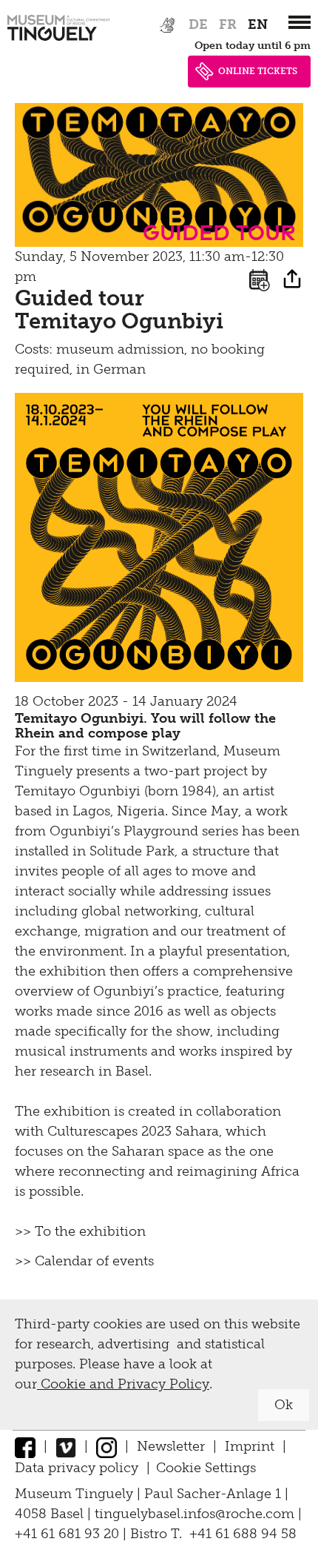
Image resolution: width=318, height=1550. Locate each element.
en (258, 24)
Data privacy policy (76, 1468)
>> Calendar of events (84, 1261)
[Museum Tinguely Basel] (58, 41)
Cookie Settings (206, 1468)
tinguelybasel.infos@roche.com (196, 1514)
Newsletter (171, 1446)
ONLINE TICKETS (257, 71)
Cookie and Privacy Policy (123, 1384)
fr (228, 24)
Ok (283, 1405)
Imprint (249, 1446)
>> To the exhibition (80, 1231)
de (198, 24)
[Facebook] (25, 1446)
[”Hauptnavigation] (299, 22)
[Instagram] (106, 1446)
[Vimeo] (65, 1446)
